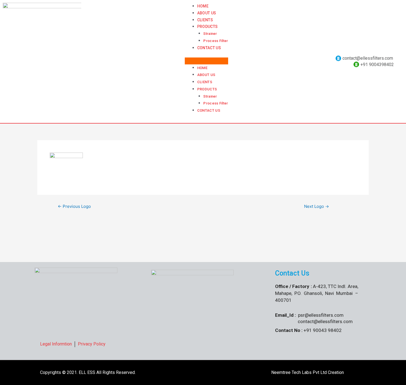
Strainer (210, 34)
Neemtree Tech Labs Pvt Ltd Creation (307, 372)
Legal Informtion (56, 344)
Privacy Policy (92, 344)
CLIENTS (205, 20)
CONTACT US (209, 48)
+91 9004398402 (377, 64)
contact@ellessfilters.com (367, 58)
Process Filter (215, 41)
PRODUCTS (207, 26)
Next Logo (316, 206)
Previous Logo (74, 206)
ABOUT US (206, 13)
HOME (203, 6)
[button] (206, 60)
